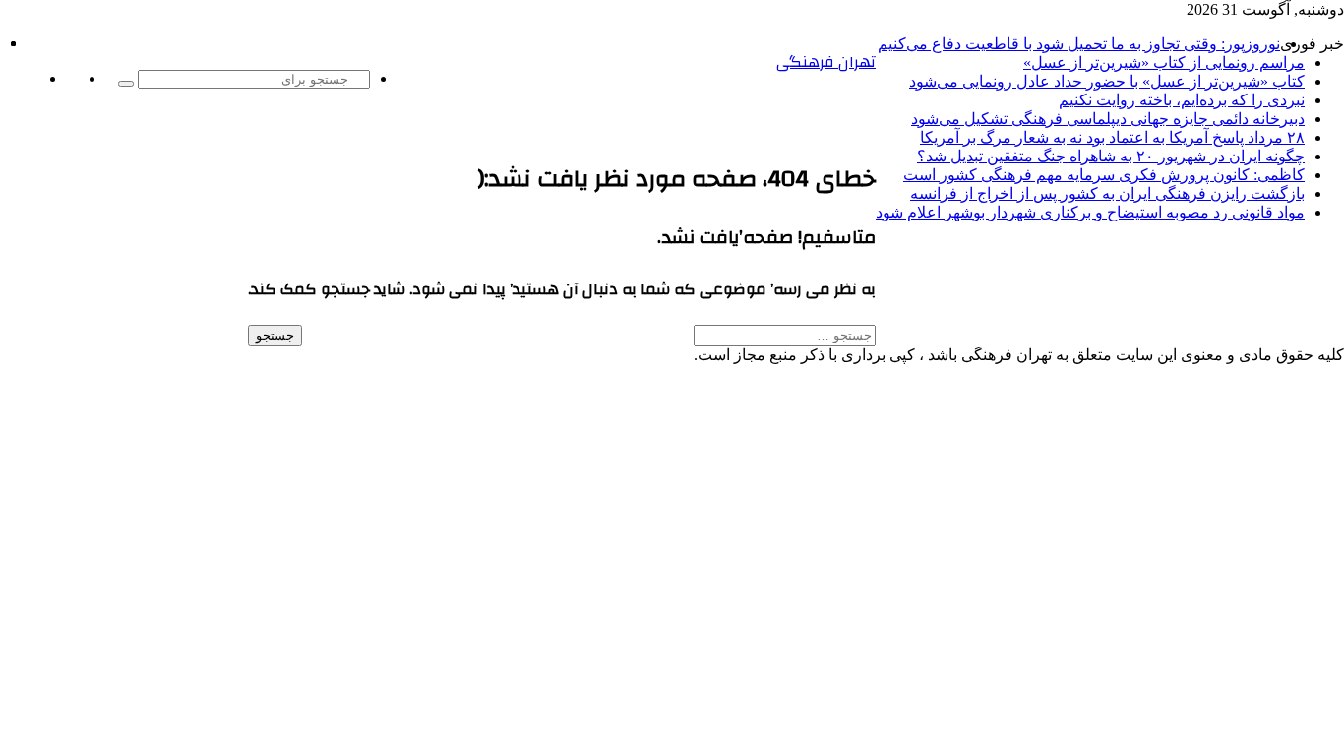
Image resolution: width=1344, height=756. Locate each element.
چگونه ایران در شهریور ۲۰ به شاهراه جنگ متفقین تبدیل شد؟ (1111, 156)
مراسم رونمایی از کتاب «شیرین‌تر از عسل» (1164, 62)
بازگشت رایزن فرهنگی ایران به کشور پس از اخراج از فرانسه (1107, 193)
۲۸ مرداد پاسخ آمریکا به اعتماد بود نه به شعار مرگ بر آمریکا (1112, 137)
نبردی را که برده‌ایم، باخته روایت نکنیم (1182, 100)
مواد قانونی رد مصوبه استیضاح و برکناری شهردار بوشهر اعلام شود (1090, 212)
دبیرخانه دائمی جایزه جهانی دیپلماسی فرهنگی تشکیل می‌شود (1108, 118)
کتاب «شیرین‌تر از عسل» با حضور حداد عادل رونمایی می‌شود (1107, 81)
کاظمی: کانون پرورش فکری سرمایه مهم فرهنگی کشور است (1104, 174)
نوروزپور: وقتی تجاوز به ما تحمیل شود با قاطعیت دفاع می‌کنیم (1079, 43)
